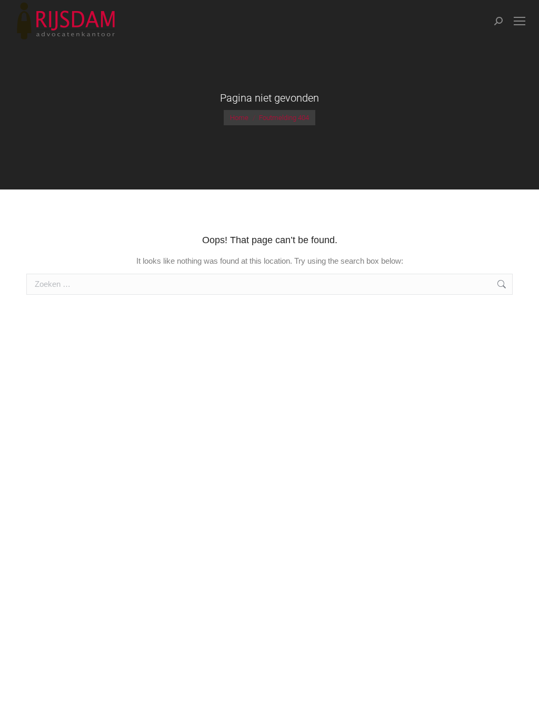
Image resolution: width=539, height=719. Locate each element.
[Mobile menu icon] (519, 21)
